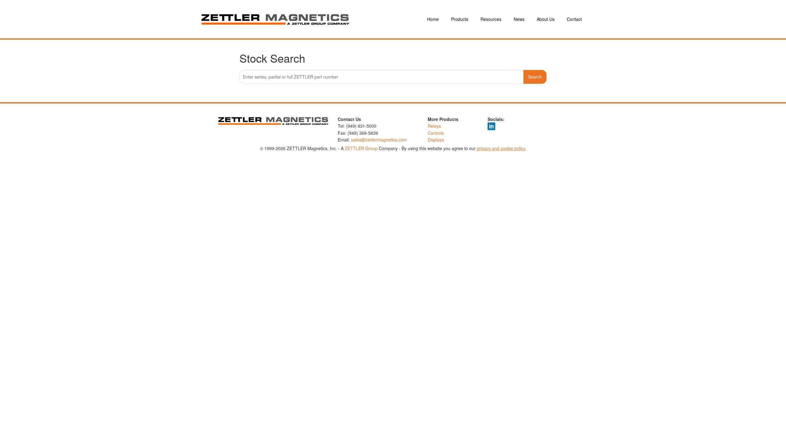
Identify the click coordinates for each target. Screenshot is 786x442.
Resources (491, 19)
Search (535, 77)
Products (459, 19)
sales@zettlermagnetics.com (379, 140)
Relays (434, 126)
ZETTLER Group (361, 148)
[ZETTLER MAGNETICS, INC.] (307, 19)
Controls (436, 133)
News (519, 19)
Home (433, 19)
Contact (574, 19)
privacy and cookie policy (501, 148)
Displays (436, 140)
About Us (545, 19)
